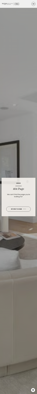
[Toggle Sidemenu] (33, 4)
